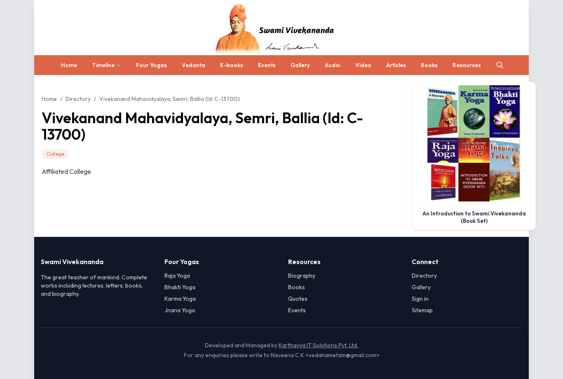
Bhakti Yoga (179, 287)
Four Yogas (151, 65)
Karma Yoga (180, 298)
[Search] (500, 65)
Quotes (297, 298)
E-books (231, 65)
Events (267, 65)
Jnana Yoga (179, 310)
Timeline (103, 65)
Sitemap (422, 310)
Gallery (300, 65)
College (55, 154)
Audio (332, 65)
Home (69, 65)
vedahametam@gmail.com (342, 355)
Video (363, 65)
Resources (467, 65)
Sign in (420, 298)
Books (429, 65)
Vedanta (193, 65)
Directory (78, 99)
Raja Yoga (177, 275)
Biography (301, 275)
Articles (396, 65)
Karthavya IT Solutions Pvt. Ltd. (318, 345)
